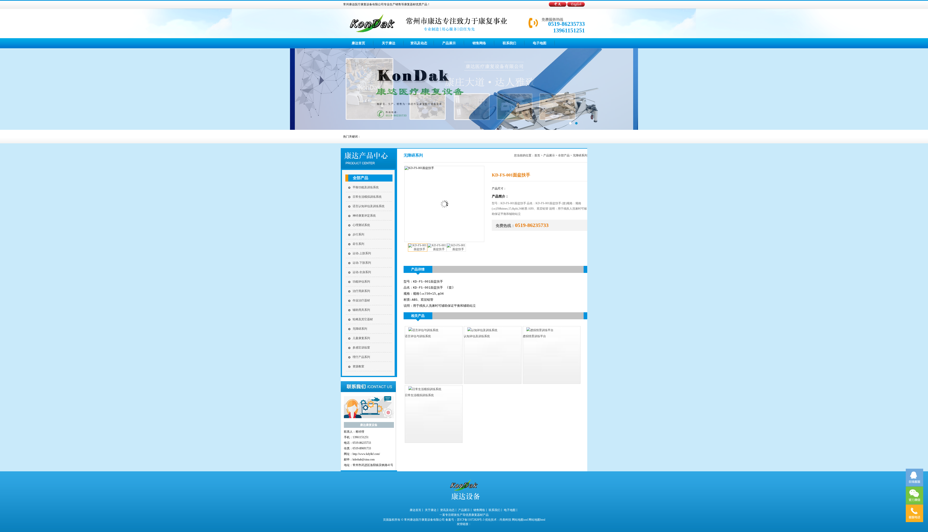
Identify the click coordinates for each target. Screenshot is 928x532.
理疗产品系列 (361, 357)
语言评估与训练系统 (418, 336)
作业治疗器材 (361, 300)
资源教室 (358, 366)
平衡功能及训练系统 (366, 187)
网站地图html (537, 519)
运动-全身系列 (362, 272)
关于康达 (388, 43)
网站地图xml (520, 519)
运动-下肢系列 (362, 262)
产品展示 (449, 43)
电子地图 (539, 43)
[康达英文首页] (576, 5)
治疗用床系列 (361, 291)
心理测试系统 (361, 225)
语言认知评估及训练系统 (368, 206)
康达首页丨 (417, 510)
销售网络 (479, 43)
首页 (537, 155)
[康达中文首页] (558, 5)
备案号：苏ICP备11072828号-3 (464, 519)
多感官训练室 (361, 347)
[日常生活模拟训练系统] (423, 389)
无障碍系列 (360, 328)
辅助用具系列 (361, 310)
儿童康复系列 (361, 338)
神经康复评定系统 (364, 215)
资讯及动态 (418, 43)
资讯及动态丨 (448, 510)
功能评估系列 (361, 281)
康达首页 (358, 43)
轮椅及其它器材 (363, 319)
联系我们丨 (496, 510)
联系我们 (509, 43)
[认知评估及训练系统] (480, 330)
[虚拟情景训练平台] (538, 330)
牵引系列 (358, 244)
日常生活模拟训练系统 (367, 196)
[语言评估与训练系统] (421, 330)
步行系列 (358, 234)
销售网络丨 (480, 510)
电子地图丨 (511, 510)
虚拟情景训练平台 (534, 336)
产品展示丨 (465, 510)
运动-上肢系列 (362, 253)
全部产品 (360, 178)
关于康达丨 (432, 510)
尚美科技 (505, 519)
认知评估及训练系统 (477, 336)
